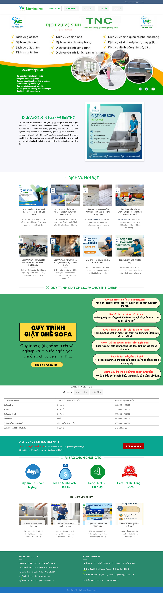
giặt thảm (43, 129)
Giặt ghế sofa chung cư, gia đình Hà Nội (98, 261)
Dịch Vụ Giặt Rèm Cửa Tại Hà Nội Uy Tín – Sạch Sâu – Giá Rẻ (65, 262)
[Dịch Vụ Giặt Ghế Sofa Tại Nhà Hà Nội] (31, 8)
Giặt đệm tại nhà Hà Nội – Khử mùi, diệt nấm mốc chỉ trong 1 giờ (98, 212)
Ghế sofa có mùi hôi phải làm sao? (65, 524)
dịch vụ (68, 122)
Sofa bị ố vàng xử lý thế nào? (130, 524)
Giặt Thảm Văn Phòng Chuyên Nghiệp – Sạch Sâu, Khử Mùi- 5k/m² (130, 212)
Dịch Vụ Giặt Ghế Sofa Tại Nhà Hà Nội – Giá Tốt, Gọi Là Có (33, 212)
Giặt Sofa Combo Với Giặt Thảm (97, 524)
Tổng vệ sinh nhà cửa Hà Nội (130, 261)
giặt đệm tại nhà (97, 219)
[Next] (144, 527)
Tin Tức (104, 9)
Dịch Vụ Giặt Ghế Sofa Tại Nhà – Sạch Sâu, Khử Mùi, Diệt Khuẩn (65, 212)
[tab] (67, 392)
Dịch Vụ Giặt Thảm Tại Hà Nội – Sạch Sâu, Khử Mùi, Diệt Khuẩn (33, 262)
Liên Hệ (117, 9)
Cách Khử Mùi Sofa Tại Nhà (33, 524)
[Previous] (18, 527)
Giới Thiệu (71, 9)
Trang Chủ (54, 9)
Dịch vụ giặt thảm (124, 219)
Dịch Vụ (88, 9)
